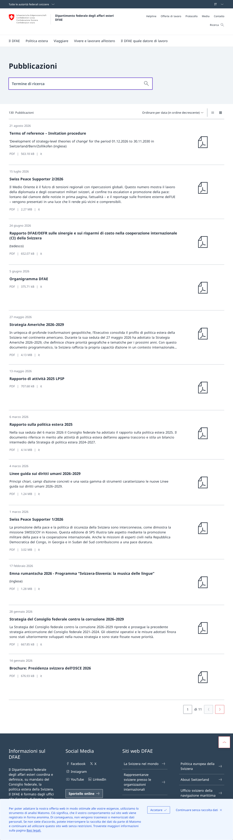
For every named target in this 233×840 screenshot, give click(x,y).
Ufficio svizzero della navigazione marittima (198, 793)
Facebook (78, 763)
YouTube (77, 779)
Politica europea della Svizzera (197, 766)
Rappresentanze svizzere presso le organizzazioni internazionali (137, 782)
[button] (14, 41)
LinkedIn (99, 779)
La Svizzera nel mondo (141, 763)
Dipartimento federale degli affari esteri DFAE (85, 18)
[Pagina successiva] (219, 709)
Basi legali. (34, 830)
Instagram (79, 771)
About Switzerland (195, 779)
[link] (116, 142)
